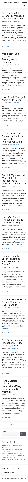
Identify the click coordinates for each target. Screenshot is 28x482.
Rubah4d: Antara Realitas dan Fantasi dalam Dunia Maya (13, 220)
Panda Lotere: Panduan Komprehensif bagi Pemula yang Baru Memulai (12, 386)
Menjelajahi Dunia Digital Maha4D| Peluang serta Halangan (11, 57)
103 (8, 424)
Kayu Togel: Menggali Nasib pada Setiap (13, 98)
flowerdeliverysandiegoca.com (14, 2)
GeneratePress (14, 480)
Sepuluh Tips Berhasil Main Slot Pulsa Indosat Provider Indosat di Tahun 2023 (14, 179)
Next (12, 424)
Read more (19, 85)
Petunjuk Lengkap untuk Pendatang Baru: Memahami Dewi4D (11, 260)
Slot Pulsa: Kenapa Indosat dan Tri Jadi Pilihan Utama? (12, 343)
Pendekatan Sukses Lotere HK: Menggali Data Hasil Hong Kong (13, 16)
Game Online (7, 46)
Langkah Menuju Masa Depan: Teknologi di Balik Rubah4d (14, 302)
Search (4, 431)
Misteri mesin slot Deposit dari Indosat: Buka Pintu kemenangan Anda (13, 137)
